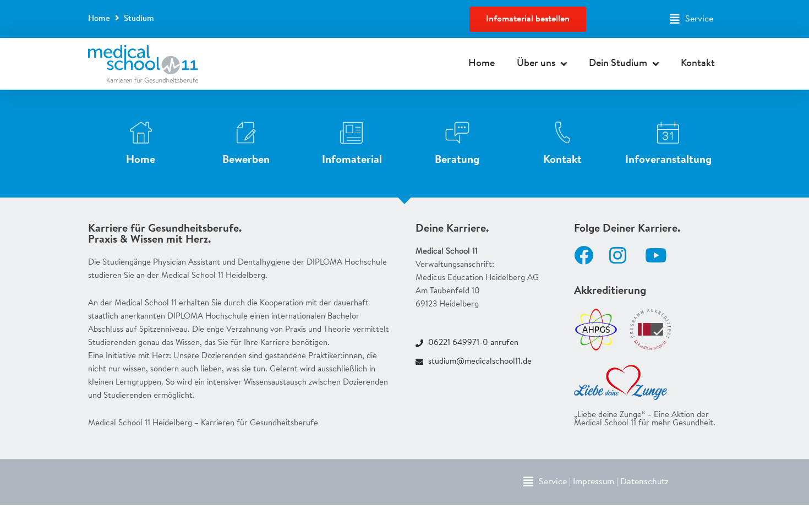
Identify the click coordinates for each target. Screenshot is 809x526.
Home (99, 19)
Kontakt (698, 64)
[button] (691, 19)
